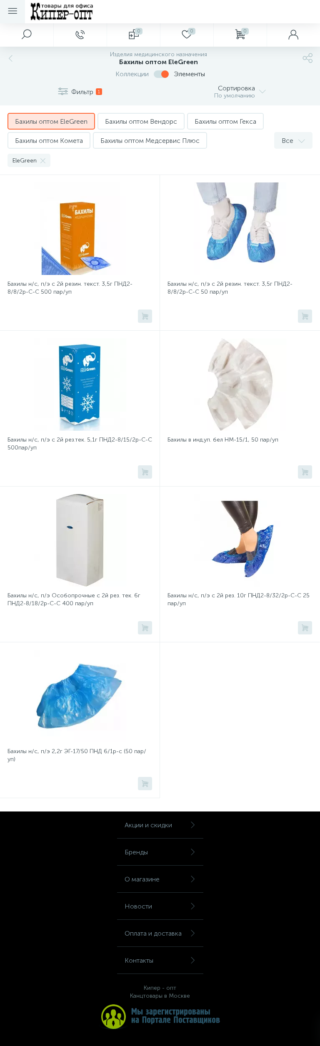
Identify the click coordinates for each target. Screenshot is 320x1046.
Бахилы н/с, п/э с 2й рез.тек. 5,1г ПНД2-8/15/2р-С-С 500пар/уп (80, 443)
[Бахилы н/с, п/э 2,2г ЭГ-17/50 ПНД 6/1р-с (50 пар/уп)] (80, 696)
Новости (138, 906)
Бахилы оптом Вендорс (141, 121)
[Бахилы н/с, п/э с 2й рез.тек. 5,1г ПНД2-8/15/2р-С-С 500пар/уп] (80, 384)
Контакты (139, 960)
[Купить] (145, 316)
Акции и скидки (148, 825)
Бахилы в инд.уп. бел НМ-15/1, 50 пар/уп (223, 439)
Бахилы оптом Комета (49, 141)
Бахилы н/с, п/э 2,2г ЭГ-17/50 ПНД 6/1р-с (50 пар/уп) (77, 755)
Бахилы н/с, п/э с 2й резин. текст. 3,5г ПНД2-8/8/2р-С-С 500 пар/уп (70, 287)
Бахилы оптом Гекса (225, 121)
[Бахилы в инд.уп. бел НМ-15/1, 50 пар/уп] (240, 384)
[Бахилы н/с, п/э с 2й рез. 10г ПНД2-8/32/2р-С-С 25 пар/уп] (240, 540)
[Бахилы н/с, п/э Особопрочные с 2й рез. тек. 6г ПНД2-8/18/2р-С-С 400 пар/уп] (80, 540)
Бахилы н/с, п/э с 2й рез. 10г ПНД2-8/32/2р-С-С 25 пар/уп (239, 599)
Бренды (136, 852)
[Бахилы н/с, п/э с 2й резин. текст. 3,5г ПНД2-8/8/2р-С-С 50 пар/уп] (240, 228)
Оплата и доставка (153, 933)
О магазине (142, 879)
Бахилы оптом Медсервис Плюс (150, 141)
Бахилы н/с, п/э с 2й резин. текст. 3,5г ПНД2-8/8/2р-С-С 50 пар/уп (230, 287)
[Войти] (293, 35)
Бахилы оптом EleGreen (51, 121)
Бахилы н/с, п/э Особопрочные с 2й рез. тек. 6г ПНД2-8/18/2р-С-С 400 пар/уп (74, 599)
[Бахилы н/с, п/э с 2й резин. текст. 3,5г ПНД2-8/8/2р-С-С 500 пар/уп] (80, 228)
